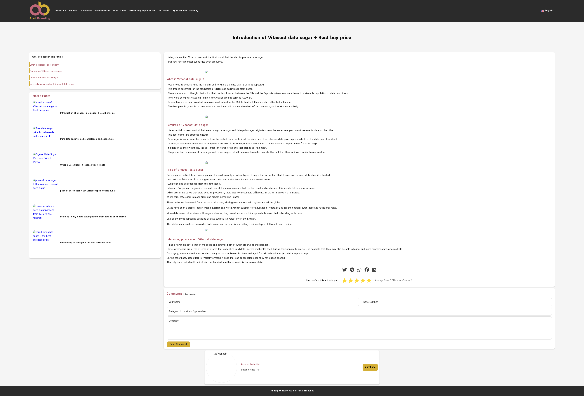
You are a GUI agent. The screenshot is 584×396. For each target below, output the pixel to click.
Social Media (119, 10)
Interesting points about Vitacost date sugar (52, 84)
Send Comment (178, 344)
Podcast (72, 10)
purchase (370, 367)
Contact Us (163, 10)
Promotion (60, 10)
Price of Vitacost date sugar (44, 77)
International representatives (95, 10)
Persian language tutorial (142, 10)
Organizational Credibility (185, 10)
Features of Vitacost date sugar (46, 71)
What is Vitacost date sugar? (44, 65)
